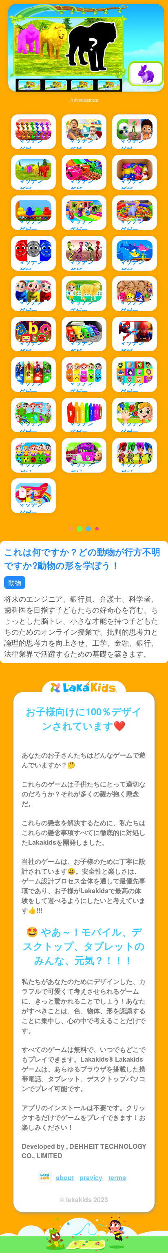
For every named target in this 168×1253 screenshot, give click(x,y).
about (65, 1177)
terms (117, 1177)
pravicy (91, 1177)
